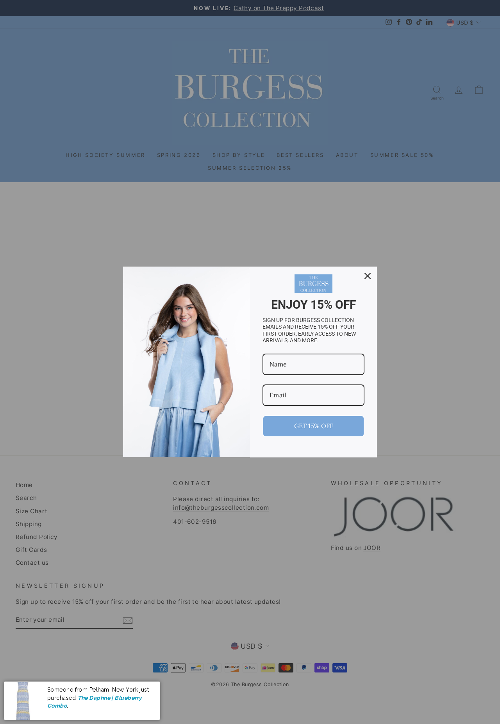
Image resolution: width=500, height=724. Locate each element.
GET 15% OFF (313, 426)
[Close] (367, 276)
